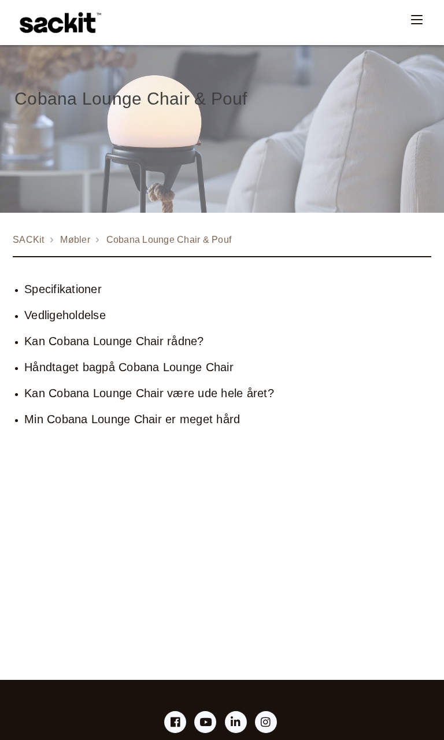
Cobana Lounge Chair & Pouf (169, 240)
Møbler (75, 240)
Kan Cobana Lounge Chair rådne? (114, 341)
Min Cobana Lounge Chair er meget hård (132, 419)
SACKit (29, 240)
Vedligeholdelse (65, 315)
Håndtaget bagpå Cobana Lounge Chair (129, 367)
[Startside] (57, 22)
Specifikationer (63, 289)
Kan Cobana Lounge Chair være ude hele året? (149, 393)
